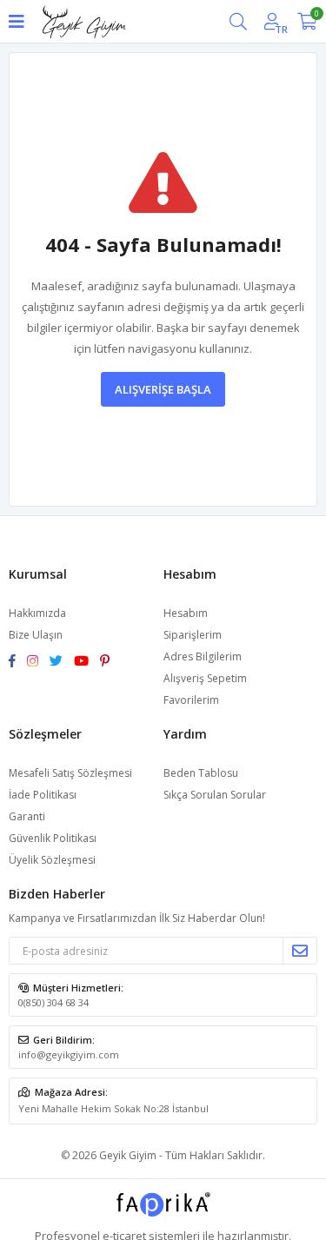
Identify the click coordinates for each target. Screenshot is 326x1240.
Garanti (27, 816)
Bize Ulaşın (36, 634)
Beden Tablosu (200, 773)
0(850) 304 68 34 (53, 1002)
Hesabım (185, 613)
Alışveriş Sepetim (205, 678)
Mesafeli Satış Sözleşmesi (70, 773)
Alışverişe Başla (163, 389)
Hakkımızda (37, 613)
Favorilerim (191, 700)
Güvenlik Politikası (52, 838)
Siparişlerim (192, 634)
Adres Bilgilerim (202, 656)
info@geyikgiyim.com (68, 1054)
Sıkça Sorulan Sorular (214, 794)
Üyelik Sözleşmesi (52, 859)
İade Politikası (43, 794)
